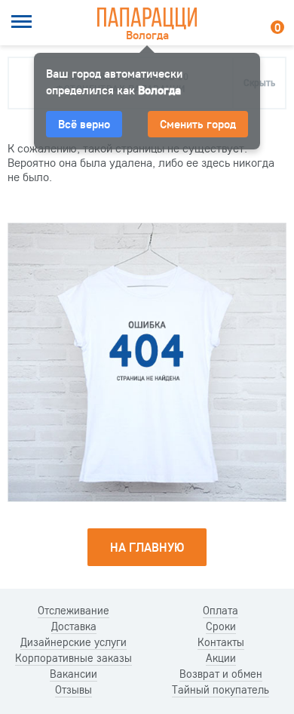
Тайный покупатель (220, 690)
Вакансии (73, 674)
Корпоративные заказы (73, 658)
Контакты (221, 642)
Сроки (221, 626)
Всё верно (84, 123)
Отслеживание (73, 610)
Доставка (73, 626)
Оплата (220, 610)
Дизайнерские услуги (73, 642)
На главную (147, 547)
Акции (221, 658)
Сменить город (198, 123)
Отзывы (73, 690)
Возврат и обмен (220, 674)
